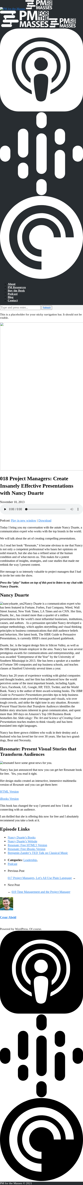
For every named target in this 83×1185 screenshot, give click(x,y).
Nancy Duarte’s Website (22, 841)
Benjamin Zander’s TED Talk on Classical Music (38, 853)
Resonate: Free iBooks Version (26, 849)
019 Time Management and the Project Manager (41, 892)
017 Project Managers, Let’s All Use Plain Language (40, 878)
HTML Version (9, 791)
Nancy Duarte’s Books (22, 837)
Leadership (30, 860)
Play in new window (23, 520)
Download (44, 520)
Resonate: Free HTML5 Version (27, 845)
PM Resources (17, 287)
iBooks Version (9, 799)
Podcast (13, 293)
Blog (11, 297)
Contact (13, 300)
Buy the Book (16, 290)
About (11, 284)
